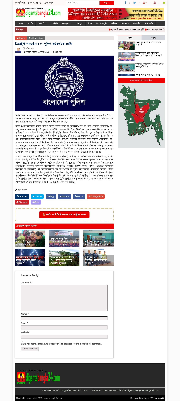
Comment (27, 282)
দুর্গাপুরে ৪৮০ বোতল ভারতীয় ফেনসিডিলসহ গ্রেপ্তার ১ (96, 260)
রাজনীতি (54, 23)
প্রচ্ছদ (21, 23)
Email (24, 323)
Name (25, 314)
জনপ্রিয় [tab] (153, 38)
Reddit (80, 196)
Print (37, 202)
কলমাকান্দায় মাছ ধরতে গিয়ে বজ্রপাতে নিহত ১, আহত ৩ (27, 260)
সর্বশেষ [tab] (129, 38)
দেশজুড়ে (66, 23)
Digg (52, 196)
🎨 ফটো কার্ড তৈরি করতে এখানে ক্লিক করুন (64, 215)
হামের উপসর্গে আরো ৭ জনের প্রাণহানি (122, 29)
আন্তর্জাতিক (42, 23)
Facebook (23, 196)
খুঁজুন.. (106, 3)
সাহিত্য (114, 23)
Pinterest (22, 202)
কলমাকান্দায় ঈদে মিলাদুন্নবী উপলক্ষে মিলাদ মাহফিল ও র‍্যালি (63, 241)
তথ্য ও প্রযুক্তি (101, 23)
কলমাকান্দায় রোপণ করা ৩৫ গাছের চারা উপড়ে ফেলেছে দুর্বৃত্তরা (62, 260)
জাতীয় (30, 23)
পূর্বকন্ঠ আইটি (158, 398)
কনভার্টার (136, 23)
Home (22, 38)
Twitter (38, 196)
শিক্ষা (90, 23)
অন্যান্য (124, 23)
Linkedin (65, 196)
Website (25, 332)
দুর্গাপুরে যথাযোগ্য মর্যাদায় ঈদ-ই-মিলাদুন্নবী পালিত (98, 243)
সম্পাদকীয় (149, 23)
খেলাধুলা (79, 23)
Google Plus (97, 196)
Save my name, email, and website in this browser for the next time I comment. (61, 343)
